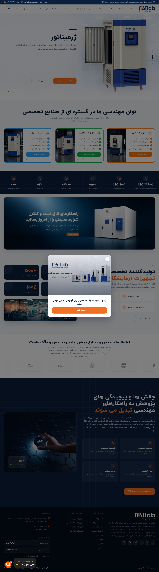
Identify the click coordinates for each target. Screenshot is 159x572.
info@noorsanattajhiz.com (36, 2)
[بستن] (107, 259)
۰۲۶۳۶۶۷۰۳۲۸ (13, 2)
